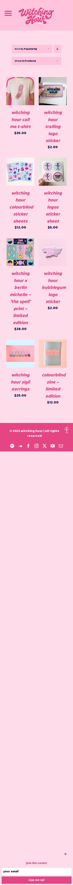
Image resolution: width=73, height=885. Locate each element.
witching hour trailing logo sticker (53, 126)
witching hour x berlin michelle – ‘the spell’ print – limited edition (20, 298)
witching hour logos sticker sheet (53, 207)
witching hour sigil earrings (20, 382)
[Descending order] (57, 49)
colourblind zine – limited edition (53, 385)
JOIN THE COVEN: (36, 863)
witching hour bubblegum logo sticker (54, 287)
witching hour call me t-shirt (20, 119)
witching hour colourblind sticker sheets (21, 207)
